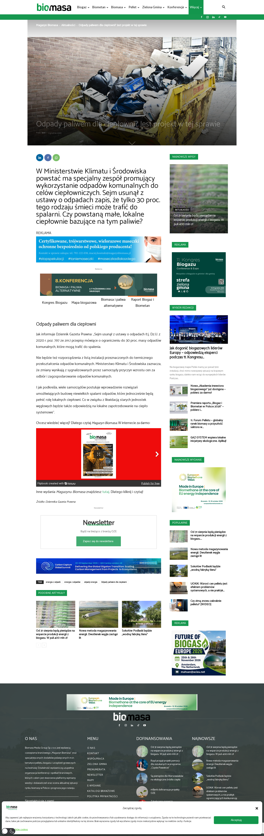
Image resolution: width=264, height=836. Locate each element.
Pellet (132, 7)
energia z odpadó (53, 582)
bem (43, 132)
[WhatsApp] (56, 157)
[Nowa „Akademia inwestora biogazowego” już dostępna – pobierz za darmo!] (179, 390)
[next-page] (44, 645)
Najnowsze (203, 739)
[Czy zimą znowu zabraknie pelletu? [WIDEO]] (179, 605)
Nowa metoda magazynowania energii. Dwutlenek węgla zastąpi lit (98, 634)
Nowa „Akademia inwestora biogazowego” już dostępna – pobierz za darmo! (208, 389)
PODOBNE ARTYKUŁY (51, 593)
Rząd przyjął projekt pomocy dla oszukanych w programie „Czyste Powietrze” (165, 764)
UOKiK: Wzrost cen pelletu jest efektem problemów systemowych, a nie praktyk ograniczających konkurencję (222, 793)
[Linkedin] (213, 17)
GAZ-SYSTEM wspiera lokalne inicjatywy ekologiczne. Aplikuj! (208, 439)
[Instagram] (207, 17)
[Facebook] (201, 17)
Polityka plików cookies (16, 830)
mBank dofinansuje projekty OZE (165, 791)
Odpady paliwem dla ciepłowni (114, 582)
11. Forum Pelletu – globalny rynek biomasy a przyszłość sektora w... (207, 424)
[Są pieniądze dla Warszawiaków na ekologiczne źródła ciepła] (142, 778)
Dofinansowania (154, 739)
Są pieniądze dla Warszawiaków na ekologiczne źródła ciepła (167, 778)
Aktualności (68, 25)
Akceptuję (236, 820)
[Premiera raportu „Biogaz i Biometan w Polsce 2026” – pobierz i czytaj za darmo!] (179, 407)
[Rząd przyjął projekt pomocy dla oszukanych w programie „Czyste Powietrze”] (142, 765)
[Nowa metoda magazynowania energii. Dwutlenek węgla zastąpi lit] (98, 614)
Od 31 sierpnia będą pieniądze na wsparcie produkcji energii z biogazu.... (209, 535)
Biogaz (82, 7)
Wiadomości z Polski (72, 116)
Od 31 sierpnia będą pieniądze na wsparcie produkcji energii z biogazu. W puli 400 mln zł (55, 634)
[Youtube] (225, 17)
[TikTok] (219, 17)
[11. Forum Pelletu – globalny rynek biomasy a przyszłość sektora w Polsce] (179, 425)
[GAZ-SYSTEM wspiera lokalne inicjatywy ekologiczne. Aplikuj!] (179, 442)
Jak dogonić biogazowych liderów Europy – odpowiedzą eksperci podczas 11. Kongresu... (196, 352)
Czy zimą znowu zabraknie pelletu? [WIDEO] (206, 603)
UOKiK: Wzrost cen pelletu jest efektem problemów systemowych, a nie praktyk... (209, 587)
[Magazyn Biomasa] (131, 716)
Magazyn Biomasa (47, 25)
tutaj (105, 492)
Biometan (98, 7)
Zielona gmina (152, 7)
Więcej (194, 7)
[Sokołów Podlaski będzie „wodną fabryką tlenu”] (141, 614)
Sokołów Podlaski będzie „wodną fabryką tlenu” (137, 632)
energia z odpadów (72, 582)
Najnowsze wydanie (188, 460)
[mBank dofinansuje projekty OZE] (142, 792)
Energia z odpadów (55, 116)
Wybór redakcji (183, 308)
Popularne (179, 523)
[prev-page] (38, 645)
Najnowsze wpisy (184, 157)
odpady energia (90, 582)
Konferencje (175, 7)
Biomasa (117, 7)
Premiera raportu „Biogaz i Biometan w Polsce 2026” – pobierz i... (207, 406)
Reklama (180, 245)
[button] (257, 808)
